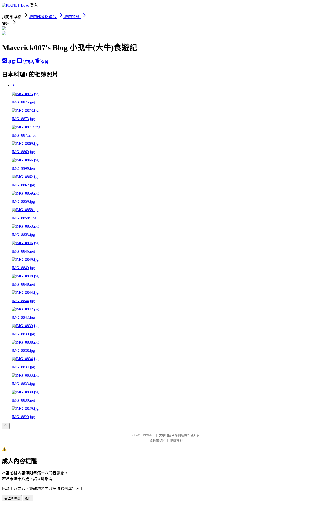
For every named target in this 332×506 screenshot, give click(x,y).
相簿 (12, 62)
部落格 (28, 62)
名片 (45, 62)
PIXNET (148, 435)
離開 (28, 498)
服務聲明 (176, 440)
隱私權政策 (157, 440)
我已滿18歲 (12, 498)
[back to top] (6, 426)
